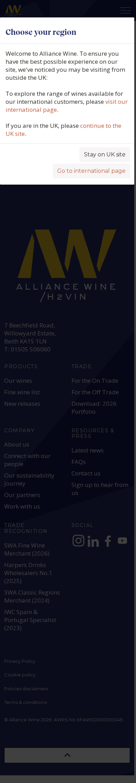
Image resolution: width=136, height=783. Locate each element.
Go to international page (91, 171)
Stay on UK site (105, 154)
